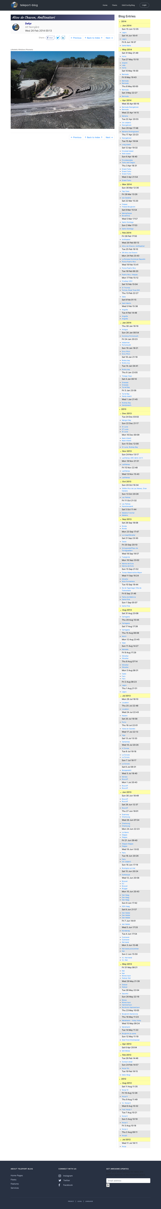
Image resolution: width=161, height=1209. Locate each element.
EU (123, 884)
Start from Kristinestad (130, 1040)
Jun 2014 (126, 25)
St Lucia (125, 427)
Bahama (125, 116)
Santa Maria (126, 45)
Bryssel (124, 881)
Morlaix (124, 777)
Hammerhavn (127, 1005)
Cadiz (124, 674)
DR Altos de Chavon (129, 253)
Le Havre (125, 832)
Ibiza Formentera (128, 581)
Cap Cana (125, 191)
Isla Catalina (126, 198)
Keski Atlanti (126, 438)
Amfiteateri (126, 239)
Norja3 (124, 1136)
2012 (123, 1079)
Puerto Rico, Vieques (130, 275)
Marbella (125, 649)
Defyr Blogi (126, 1075)
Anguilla (125, 310)
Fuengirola (126, 557)
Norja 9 (125, 1096)
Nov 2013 (127, 451)
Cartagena (126, 617)
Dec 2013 (127, 413)
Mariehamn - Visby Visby (131, 1020)
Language (89, 1201)
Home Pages (17, 1175)
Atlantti (124, 63)
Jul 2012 (126, 1139)
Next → (109, 38)
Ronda (124, 526)
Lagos (124, 32)
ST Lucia (125, 429)
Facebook (68, 1185)
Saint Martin (126, 303)
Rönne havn (126, 976)
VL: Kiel (125, 960)
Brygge (124, 888)
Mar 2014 (127, 184)
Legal (79, 1201)
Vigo (123, 735)
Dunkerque (126, 875)
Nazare (124, 716)
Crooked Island (127, 151)
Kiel (123, 951)
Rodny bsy (126, 363)
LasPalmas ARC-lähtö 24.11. (132, 458)
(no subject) (126, 123)
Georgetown (126, 125)
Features (15, 1183)
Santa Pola (126, 599)
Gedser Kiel (126, 978)
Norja (124, 1146)
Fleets (114, 5)
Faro (123, 676)
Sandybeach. (127, 405)
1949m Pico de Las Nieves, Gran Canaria (134, 490)
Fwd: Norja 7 (127, 1109)
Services (15, 1188)
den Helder (126, 924)
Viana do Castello (128, 729)
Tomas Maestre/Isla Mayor (132, 572)
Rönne (124, 1000)
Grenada (125, 382)
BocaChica (126, 216)
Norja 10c (125, 1068)
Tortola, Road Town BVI (131, 290)
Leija (123, 65)
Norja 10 (125, 1090)
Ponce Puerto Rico (129, 262)
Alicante (125, 579)
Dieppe (124, 835)
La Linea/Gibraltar (128, 535)
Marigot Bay (126, 420)
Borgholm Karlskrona (130, 1014)
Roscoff (125, 779)
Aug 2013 (127, 610)
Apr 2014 (126, 100)
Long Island (126, 145)
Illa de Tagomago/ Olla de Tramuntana (131, 589)
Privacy (71, 1201)
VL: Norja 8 (126, 1103)
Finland (124, 204)
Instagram (68, 1175)
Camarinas (126, 742)
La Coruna (126, 755)
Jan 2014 (126, 322)
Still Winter (126, 1051)
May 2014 (127, 49)
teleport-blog (28, 5)
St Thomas (126, 288)
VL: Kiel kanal (127, 958)
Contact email (127, 1062)
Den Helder (126, 913)
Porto (124, 722)
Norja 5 (125, 1123)
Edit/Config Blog (128, 5)
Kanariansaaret (127, 506)
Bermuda (125, 74)
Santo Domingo (128, 222)
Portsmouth (126, 345)
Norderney (126, 931)
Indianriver (126, 343)
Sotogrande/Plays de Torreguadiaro (130, 549)
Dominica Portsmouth (130, 336)
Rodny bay (126, 360)
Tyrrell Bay (126, 387)
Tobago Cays (127, 376)
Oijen (124, 643)
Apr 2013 (126, 1044)
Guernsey (125, 814)
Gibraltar (125, 656)
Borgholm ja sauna (129, 1033)
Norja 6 (125, 1116)
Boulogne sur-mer (128, 868)
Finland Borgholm (128, 207)
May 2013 (127, 964)
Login (144, 5)
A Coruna (125, 748)
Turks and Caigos (128, 162)
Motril (124, 636)
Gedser (124, 985)
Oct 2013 (126, 481)
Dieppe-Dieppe (127, 844)
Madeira (125, 515)
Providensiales (127, 160)
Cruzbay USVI (127, 281)
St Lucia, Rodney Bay (130, 447)
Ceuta (124, 542)
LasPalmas (126, 464)
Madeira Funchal (128, 513)
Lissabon (125, 703)
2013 (123, 409)
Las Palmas (126, 497)
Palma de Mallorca (129, 597)
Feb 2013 (126, 1055)
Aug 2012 (127, 1083)
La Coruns (126, 757)
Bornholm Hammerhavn (131, 1007)
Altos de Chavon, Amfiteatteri (133, 246)
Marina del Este (128, 564)
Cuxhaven (125, 937)
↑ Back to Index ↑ (94, 38)
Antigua (125, 329)
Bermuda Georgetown (130, 107)
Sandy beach (127, 396)
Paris (124, 853)
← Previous (76, 38)
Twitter (66, 1180)
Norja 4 (125, 1129)
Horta (124, 56)
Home (105, 5)
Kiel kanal (125, 942)
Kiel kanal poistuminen (130, 949)
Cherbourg (126, 817)
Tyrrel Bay (125, 394)
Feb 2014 (126, 232)
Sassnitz (125, 994)
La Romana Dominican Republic (133, 259)
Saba (124, 297)
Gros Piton (126, 351)
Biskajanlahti (126, 770)
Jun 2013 (126, 792)
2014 (123, 21)
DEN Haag (126, 906)
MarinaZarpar (127, 213)
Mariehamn (126, 1027)
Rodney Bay (126, 403)
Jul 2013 (126, 695)
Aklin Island (126, 154)
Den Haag (125, 895)
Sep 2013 (127, 519)
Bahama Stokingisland (130, 132)
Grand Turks (126, 169)
